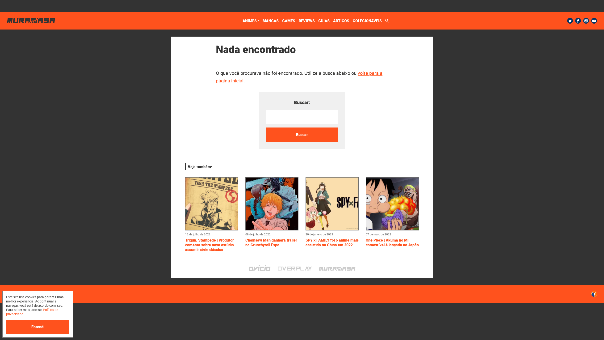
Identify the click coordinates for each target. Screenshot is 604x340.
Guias (324, 20)
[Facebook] (578, 21)
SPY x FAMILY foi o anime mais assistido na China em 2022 (332, 242)
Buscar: (302, 102)
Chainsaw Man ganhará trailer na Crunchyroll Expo (271, 242)
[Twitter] (570, 21)
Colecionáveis (367, 20)
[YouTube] (594, 21)
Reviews (307, 20)
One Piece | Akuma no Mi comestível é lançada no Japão (392, 242)
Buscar (302, 134)
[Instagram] (586, 21)
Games (288, 20)
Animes (250, 20)
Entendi (37, 326)
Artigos (341, 20)
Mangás (271, 20)
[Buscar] (387, 20)
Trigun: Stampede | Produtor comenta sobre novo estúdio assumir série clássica (209, 245)
